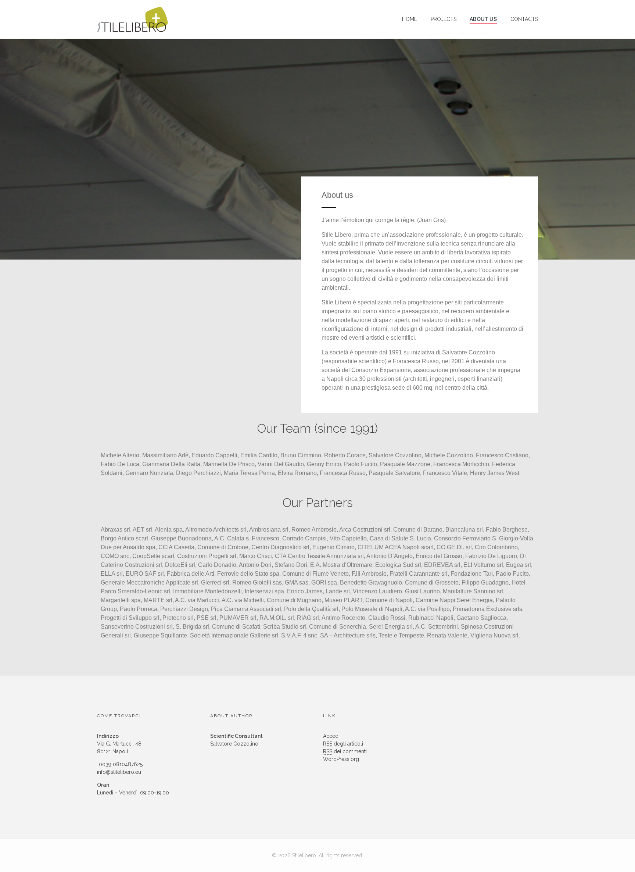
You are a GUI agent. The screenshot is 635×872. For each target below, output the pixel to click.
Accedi (331, 736)
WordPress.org (341, 759)
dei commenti (345, 751)
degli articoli (343, 744)
